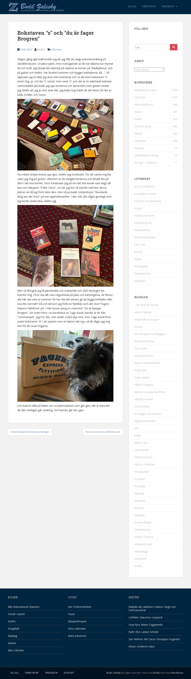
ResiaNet (139, 500)
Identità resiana (143, 399)
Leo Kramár (141, 450)
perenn (138, 252)
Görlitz (12, 621)
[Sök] (173, 47)
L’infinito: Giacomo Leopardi (145, 617)
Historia (139, 148)
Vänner (12, 643)
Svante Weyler (142, 522)
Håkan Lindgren (143, 384)
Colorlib (155, 672)
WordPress (177, 672)
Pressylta (139, 486)
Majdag (12, 636)
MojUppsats (141, 471)
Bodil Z (41, 49)
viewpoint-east (143, 544)
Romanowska (142, 273)
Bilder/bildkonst (143, 104)
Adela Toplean (143, 312)
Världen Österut (143, 537)
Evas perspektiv (143, 355)
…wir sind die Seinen (146, 305)
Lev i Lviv (139, 244)
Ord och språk (142, 126)
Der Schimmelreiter (79, 607)
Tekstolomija (142, 529)
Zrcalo (138, 566)
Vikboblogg (141, 551)
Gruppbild (13, 628)
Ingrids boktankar (144, 421)
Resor (137, 112)
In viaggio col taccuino (147, 413)
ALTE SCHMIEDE (144, 186)
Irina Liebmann (77, 628)
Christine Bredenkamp (147, 201)
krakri (137, 435)
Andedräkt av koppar (146, 319)
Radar (137, 259)
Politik (138, 119)
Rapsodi (139, 493)
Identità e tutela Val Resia (149, 392)
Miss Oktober (16, 650)
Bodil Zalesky (114, 672)
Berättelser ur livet (145, 90)
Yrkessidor (168, 6)
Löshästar (140, 141)
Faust (71, 614)
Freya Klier (140, 370)
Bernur (138, 326)
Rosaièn (139, 508)
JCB (136, 428)
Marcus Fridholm (144, 464)
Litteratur (56, 49)
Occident (139, 479)
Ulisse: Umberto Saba (141, 646)
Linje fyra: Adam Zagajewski (145, 624)
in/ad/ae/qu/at (142, 223)
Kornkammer (142, 230)
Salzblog (139, 515)
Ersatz (138, 208)
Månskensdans (143, 457)
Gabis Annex (141, 377)
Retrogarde (141, 266)
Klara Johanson (77, 636)
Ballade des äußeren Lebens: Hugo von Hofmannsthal (152, 608)
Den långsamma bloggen (149, 334)
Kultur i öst (140, 442)
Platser (138, 133)
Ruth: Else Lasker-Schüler (144, 632)
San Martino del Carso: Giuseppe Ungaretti (154, 639)
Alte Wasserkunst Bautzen (24, 607)
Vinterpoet (140, 558)
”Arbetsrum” (149, 6)
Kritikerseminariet (144, 237)
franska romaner (144, 215)
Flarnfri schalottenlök (147, 363)
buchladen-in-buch (145, 194)
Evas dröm (140, 348)
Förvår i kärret (16, 614)
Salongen (139, 281)
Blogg (132, 6)
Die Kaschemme (144, 341)
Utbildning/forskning (146, 155)
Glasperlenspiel (77, 621)
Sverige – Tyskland (145, 162)
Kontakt (69, 672)
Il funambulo (141, 406)
